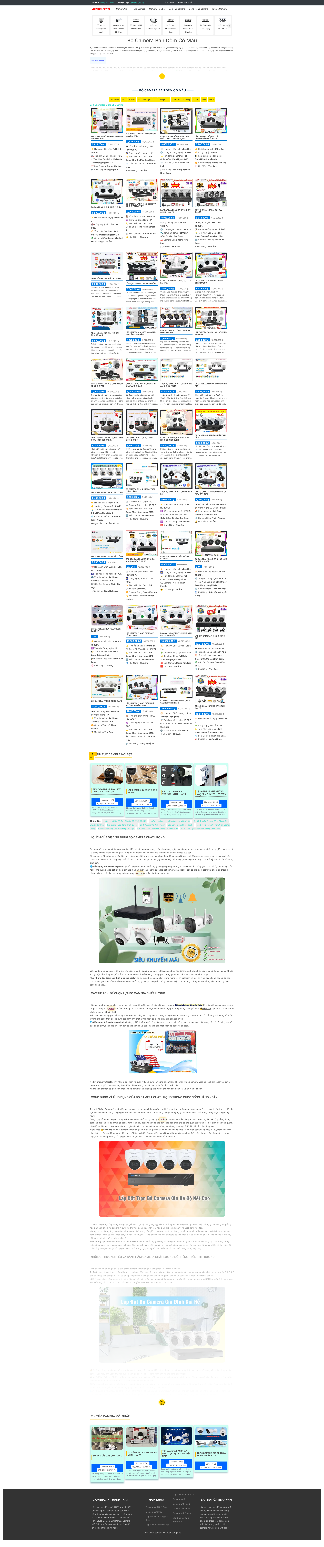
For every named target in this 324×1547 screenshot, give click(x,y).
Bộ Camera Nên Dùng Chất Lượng (106, 105)
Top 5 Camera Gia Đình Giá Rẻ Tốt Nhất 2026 (211, 1454)
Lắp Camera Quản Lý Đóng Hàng (142, 791)
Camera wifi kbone (182, 1508)
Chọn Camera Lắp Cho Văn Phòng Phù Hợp (116, 829)
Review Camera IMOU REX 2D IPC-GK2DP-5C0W (107, 790)
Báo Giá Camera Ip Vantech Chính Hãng (174, 792)
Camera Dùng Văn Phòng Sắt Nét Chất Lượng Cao (142, 385)
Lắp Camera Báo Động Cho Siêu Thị (122, 825)
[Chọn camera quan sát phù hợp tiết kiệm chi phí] (229, 25)
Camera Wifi (122, 9)
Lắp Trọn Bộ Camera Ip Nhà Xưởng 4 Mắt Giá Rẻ (170, 821)
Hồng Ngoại (164, 100)
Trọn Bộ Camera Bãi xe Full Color (208, 211)
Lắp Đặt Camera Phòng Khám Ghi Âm (211, 637)
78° (155, 100)
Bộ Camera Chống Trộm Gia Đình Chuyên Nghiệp (176, 634)
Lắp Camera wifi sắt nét (157, 1524)
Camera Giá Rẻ (137, 2)
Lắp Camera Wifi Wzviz (184, 1494)
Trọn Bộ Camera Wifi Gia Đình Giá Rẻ (176, 493)
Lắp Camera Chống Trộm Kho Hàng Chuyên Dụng (174, 439)
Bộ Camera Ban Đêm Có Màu (162, 90)
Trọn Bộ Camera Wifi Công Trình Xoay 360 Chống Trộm (107, 439)
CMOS (211, 100)
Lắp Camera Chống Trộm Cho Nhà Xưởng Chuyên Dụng (174, 137)
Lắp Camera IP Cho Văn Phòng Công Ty (174, 557)
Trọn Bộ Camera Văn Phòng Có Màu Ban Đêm (141, 135)
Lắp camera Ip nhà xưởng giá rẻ (106, 701)
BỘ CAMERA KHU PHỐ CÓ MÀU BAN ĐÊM (210, 436)
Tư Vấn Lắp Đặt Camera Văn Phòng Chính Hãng (200, 829)
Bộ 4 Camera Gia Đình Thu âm (152, 825)
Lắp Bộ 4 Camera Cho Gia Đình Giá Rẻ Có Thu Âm (107, 385)
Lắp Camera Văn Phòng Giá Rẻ (180, 825)
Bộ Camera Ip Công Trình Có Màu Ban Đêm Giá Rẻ (211, 560)
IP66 (124, 100)
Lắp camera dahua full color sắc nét (105, 630)
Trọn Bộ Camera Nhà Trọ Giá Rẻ (106, 278)
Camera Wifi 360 (154, 1512)
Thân (204, 100)
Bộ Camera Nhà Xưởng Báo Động (107, 556)
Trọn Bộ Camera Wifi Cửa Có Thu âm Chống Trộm (176, 385)
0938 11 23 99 (107, 2)
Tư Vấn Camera (219, 9)
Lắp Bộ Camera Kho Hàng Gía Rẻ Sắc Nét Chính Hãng (175, 702)
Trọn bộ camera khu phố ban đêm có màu (105, 334)
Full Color (175, 100)
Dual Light (146, 100)
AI (138, 100)
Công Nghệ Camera (198, 9)
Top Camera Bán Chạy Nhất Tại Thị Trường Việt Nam (176, 1452)
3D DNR (132, 100)
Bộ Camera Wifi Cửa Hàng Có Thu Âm (211, 385)
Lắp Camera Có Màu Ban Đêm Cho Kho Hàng (211, 333)
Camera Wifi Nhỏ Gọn (156, 1507)
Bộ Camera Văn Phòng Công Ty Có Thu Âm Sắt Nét (141, 205)
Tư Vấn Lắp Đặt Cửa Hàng (107, 1456)
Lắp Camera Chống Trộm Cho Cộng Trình (140, 634)
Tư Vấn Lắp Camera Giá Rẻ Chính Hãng (142, 1453)
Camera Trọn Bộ (157, 9)
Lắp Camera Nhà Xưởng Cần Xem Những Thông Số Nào (211, 792)
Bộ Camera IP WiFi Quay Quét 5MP (107, 492)
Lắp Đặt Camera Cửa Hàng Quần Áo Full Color (175, 211)
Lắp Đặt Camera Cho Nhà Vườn (141, 283)
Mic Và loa (114, 100)
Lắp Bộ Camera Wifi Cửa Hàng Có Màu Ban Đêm (211, 493)
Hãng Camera (138, 9)
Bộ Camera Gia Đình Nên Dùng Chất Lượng (209, 282)
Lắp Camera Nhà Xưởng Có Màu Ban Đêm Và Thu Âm (141, 333)
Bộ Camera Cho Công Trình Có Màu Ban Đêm (175, 331)
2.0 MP (196, 100)
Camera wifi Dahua (182, 1513)
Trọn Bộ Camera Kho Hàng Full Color (210, 707)
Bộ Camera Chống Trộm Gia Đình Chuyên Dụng (107, 137)
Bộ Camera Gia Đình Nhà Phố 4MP (107, 207)
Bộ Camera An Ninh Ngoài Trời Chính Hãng (140, 490)
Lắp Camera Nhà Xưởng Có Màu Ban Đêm (175, 282)
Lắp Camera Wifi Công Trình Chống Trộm (139, 439)
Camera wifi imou (181, 1504)
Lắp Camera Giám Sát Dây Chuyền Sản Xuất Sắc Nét (207, 137)
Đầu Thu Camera (177, 9)
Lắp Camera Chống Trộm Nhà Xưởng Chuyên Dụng (140, 704)
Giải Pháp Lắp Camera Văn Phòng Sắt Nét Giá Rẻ (157, 829)
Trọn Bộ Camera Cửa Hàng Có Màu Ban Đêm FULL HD (140, 560)
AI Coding (186, 100)
